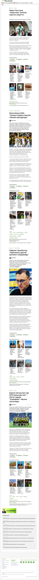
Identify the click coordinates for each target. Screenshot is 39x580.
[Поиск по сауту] (2, 4)
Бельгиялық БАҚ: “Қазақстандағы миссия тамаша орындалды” (20, 381)
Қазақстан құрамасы (20, 232)
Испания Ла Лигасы (5, 564)
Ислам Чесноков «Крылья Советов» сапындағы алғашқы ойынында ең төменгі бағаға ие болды (19, 525)
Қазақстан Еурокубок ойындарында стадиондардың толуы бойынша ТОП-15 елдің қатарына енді (19, 522)
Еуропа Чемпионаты (14, 565)
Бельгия (26, 232)
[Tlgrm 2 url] (33, 562)
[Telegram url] (28, 562)
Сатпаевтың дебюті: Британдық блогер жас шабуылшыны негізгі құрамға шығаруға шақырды (19, 518)
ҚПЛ (3, 2)
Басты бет (11, 8)
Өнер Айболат (13, 120)
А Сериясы (26, 2)
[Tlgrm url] (31, 562)
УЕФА (14, 232)
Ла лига (21, 2)
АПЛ (13, 2)
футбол (11, 232)
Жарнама (35, 576)
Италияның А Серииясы (4, 568)
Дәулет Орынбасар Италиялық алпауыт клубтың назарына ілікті (14, 544)
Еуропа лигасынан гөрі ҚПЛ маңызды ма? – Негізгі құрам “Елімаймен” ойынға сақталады (19, 385)
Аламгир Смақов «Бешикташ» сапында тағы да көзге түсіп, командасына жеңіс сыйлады (18, 528)
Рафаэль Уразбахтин (13, 236)
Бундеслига (17, 2)
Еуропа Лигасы (13, 563)
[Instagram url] (23, 562)
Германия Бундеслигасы (4, 566)
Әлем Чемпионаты (14, 564)
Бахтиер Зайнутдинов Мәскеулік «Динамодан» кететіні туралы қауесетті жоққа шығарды (18, 538)
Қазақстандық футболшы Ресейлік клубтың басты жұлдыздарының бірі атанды (18, 240)
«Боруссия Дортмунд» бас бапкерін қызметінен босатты (19, 105)
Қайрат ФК (11, 234)
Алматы (16, 234)
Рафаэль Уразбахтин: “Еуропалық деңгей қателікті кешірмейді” (20, 242)
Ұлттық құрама (8, 2)
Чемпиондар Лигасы (14, 562)
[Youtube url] (26, 562)
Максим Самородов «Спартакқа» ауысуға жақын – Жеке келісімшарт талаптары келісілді (18, 541)
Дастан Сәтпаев (21, 234)
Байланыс (31, 576)
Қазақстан (19, 236)
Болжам (31, 2)
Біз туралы (28, 576)
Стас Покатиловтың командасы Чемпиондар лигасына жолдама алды (15, 547)
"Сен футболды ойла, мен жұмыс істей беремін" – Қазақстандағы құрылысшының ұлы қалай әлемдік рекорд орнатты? (20, 504)
